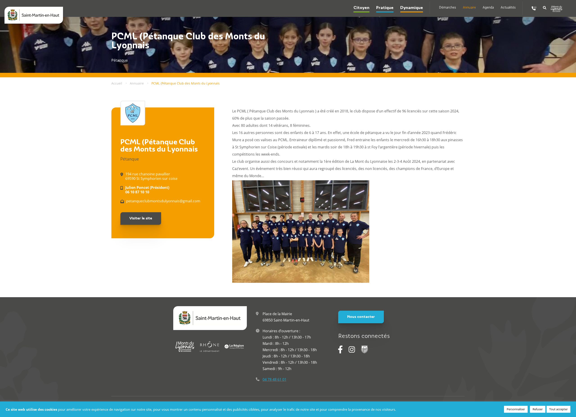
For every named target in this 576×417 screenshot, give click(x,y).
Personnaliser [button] (516, 409)
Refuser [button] (538, 409)
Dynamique (411, 8)
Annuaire (469, 7)
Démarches (447, 7)
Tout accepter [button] (558, 409)
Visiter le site (140, 218)
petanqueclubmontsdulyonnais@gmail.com (163, 201)
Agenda (488, 7)
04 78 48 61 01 (274, 379)
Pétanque (129, 159)
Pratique (385, 8)
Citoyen (361, 8)
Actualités (508, 7)
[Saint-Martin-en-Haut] (33, 15)
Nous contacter (361, 317)
